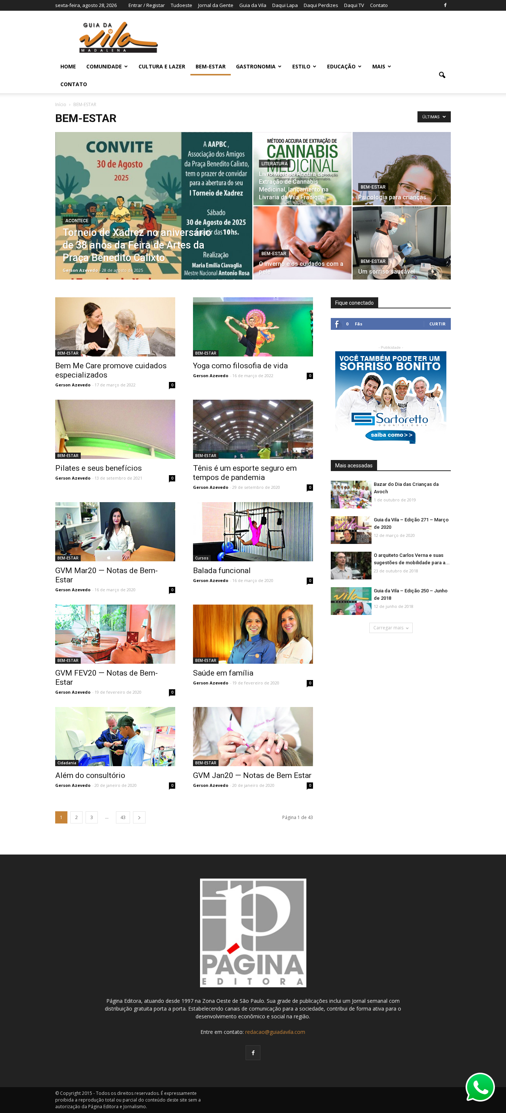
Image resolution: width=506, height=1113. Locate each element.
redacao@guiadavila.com (275, 1031)
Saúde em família (223, 673)
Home (68, 66)
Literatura (275, 163)
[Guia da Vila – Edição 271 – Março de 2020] (351, 530)
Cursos (202, 558)
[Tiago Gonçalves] (351, 566)
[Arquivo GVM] (115, 531)
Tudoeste (181, 5)
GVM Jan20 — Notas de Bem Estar (252, 775)
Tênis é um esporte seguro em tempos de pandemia (245, 473)
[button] (442, 75)
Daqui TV (354, 5)
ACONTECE (77, 220)
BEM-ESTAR (211, 66)
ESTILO (301, 66)
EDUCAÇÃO (341, 66)
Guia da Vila (252, 5)
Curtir (437, 324)
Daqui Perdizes (321, 5)
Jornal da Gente (215, 5)
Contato (379, 5)
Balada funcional (222, 570)
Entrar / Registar (147, 5)
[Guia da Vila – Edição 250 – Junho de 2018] (351, 601)
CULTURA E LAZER (162, 66)
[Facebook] (445, 5)
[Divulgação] (402, 168)
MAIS (378, 66)
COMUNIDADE (104, 66)
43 (123, 817)
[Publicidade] (390, 397)
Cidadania (66, 762)
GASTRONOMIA (256, 66)
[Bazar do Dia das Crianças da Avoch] (351, 495)
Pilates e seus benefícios (98, 468)
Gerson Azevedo (80, 270)
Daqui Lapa (285, 5)
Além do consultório (90, 775)
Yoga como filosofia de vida (240, 365)
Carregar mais (388, 628)
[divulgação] (402, 243)
